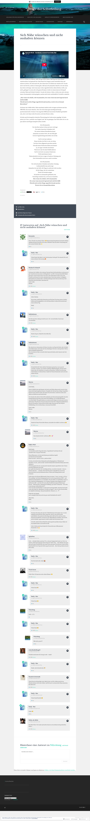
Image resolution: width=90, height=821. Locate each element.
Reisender (32, 236)
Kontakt (60, 21)
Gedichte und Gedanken (34, 17)
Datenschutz (50, 21)
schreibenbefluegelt (34, 650)
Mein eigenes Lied (68, 17)
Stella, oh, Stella (33, 720)
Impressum (69, 21)
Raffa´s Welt (32, 445)
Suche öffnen (84, 22)
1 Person (34, 286)
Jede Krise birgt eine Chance (25, 213)
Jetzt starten (57, 1)
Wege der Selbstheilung (45, 9)
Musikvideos (39, 21)
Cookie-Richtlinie (34, 818)
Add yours (67, 230)
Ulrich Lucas (32, 570)
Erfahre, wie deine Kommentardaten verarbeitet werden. (60, 770)
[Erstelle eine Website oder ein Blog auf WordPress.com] (4, 807)
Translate (15, 799)
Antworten (67, 237)
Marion (31, 382)
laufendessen (33, 314)
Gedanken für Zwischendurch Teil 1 (26, 215)
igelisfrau (32, 536)
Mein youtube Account (25, 21)
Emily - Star (34, 253)
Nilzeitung (32, 610)
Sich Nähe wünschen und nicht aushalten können (41, 36)
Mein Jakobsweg (11, 21)
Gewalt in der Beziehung (52, 17)
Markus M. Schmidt (34, 268)
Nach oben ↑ (82, 807)
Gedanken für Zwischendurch (15, 17)
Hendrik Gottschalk (34, 677)
